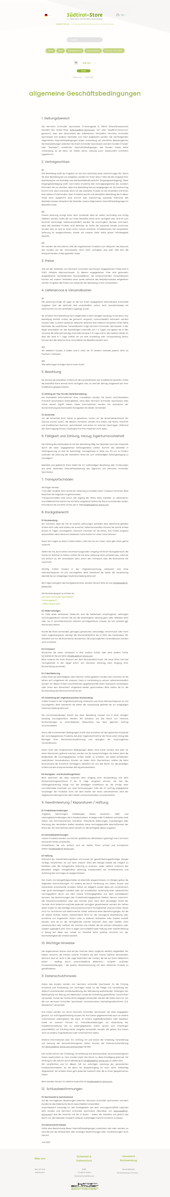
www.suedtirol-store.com (82, 130)
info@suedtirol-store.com (96, 504)
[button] (89, 63)
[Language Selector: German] (47, 15)
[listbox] (89, 63)
